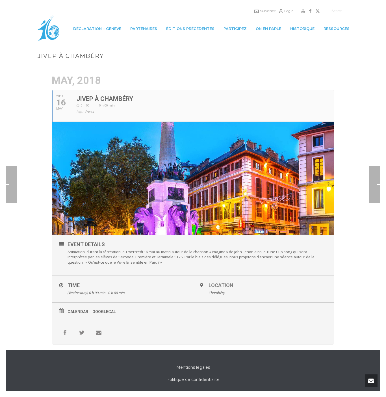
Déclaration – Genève (97, 28)
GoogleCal (104, 311)
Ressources (337, 28)
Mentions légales (193, 367)
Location (221, 285)
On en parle (268, 28)
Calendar (78, 311)
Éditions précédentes (190, 28)
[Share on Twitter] (82, 333)
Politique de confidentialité (193, 379)
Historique (302, 28)
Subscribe (268, 11)
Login (289, 11)
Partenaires (143, 28)
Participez (235, 28)
